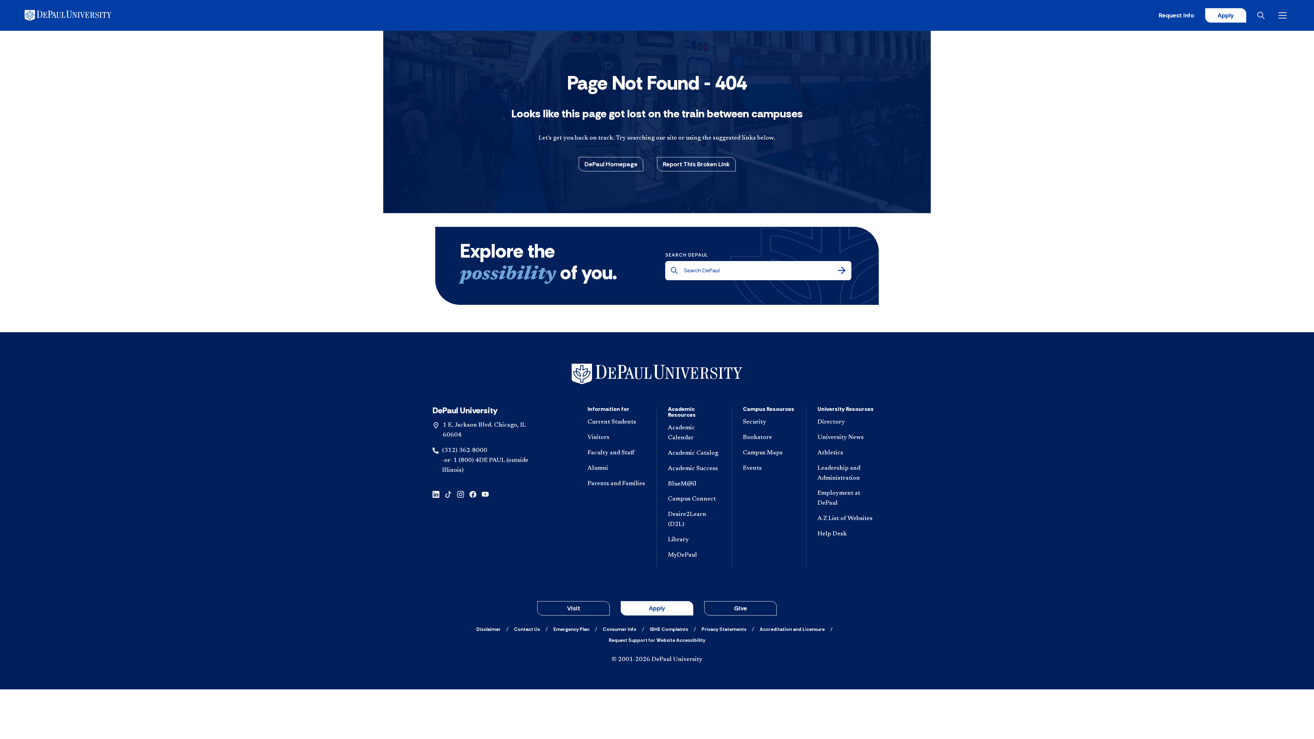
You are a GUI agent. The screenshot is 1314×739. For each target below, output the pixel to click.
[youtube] (485, 493)
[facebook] (472, 493)
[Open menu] (1283, 15)
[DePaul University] (78, 15)
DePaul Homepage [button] (610, 164)
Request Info (1176, 15)
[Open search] (1262, 15)
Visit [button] (573, 608)
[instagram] (460, 493)
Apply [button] (657, 608)
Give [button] (740, 608)
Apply (1226, 15)
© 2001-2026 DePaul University (657, 660)
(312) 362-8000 (464, 451)
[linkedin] (436, 493)
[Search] (842, 271)
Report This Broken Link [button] (696, 164)
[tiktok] (448, 493)
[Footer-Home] (657, 374)
